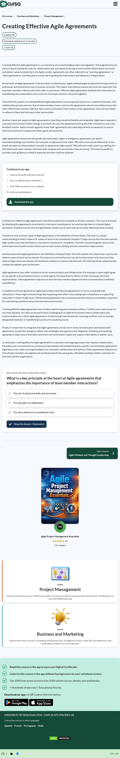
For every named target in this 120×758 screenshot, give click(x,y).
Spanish (8, 725)
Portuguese (30, 725)
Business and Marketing (28, 16)
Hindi (40, 725)
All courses (7, 16)
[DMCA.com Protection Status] (60, 738)
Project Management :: (54, 16)
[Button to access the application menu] (115, 4)
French (18, 725)
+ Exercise (8, 47)
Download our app (14, 694)
